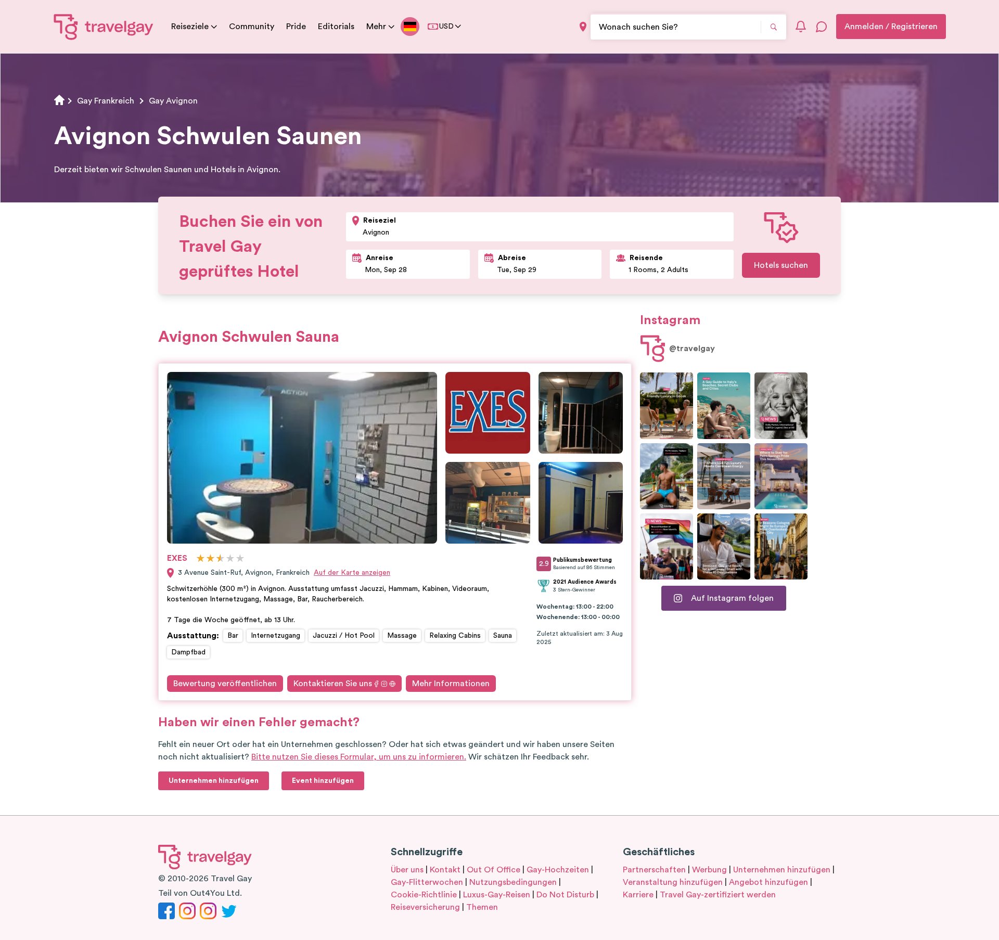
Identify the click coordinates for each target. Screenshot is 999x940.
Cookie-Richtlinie (424, 895)
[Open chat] (821, 26)
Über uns (407, 870)
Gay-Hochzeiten (558, 870)
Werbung (709, 870)
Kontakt (445, 870)
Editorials (336, 26)
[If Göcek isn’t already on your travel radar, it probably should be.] (666, 405)
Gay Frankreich (105, 101)
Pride (296, 26)
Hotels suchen (781, 265)
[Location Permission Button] (583, 27)
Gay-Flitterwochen (427, 882)
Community (251, 26)
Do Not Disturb (565, 895)
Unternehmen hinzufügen (781, 870)
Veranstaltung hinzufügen (673, 882)
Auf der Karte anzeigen (352, 572)
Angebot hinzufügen (768, 882)
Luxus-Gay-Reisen (496, 895)
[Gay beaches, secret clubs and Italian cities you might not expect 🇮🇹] (723, 405)
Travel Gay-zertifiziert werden (718, 895)
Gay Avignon (173, 101)
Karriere (638, 895)
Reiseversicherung (425, 907)
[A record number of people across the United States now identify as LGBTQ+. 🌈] (666, 546)
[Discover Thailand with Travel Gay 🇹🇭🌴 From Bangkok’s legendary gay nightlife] (666, 476)
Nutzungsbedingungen (513, 882)
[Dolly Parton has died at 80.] (781, 405)
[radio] (201, 559)
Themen (482, 907)
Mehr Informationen (451, 683)
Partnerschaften (654, 870)
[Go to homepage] (104, 26)
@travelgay (692, 348)
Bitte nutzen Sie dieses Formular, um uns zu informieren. (358, 757)
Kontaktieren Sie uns (332, 683)
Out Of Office (493, 870)
